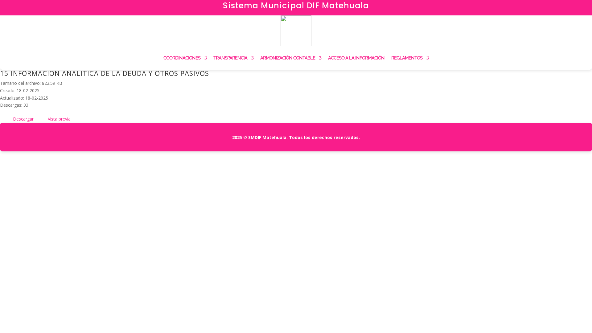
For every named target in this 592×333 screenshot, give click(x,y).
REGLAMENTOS (406, 58)
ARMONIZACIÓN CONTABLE (287, 58)
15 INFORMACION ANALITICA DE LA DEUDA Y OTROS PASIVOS (104, 73)
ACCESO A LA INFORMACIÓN (356, 58)
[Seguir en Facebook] (493, 8)
